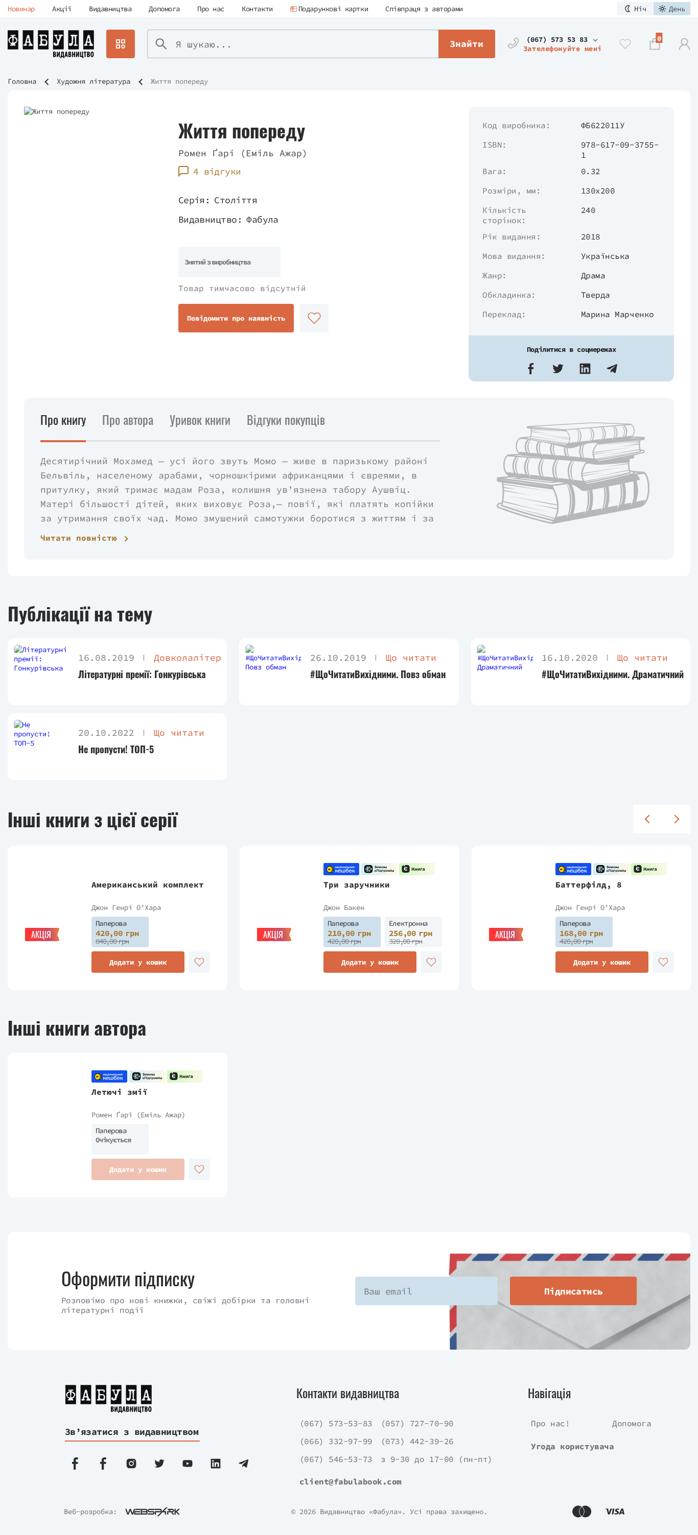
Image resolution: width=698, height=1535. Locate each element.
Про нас (210, 8)
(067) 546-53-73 (336, 1459)
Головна (22, 81)
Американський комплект (147, 884)
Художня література (93, 81)
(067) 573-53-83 (336, 1423)
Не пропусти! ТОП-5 (116, 749)
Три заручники (356, 884)
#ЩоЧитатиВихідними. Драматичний (613, 674)
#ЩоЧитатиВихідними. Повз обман (378, 674)
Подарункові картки (333, 8)
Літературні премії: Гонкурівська (142, 674)
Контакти (257, 8)
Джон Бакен (343, 907)
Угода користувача (572, 1446)
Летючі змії (119, 1092)
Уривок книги (200, 419)
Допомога (164, 8)
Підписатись (573, 1291)
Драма (593, 275)
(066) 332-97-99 (336, 1441)
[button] (531, 368)
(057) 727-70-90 (417, 1423)
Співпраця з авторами (424, 8)
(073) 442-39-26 (417, 1441)
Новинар (21, 8)
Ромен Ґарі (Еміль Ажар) (243, 153)
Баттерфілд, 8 (588, 884)
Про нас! (550, 1423)
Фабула (262, 219)
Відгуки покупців (286, 419)
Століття (235, 200)
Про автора (127, 419)
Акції (62, 8)
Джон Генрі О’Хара (126, 907)
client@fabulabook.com (350, 1481)
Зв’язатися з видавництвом (132, 1431)
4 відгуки (217, 171)
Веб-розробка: (90, 1511)
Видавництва (110, 8)
